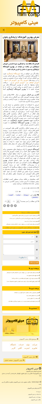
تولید (28, 345)
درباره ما (38, 391)
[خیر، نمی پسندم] (8, 201)
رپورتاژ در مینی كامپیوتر (35, 397)
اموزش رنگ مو (23, 80)
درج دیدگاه (33, 262)
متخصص (35, 197)
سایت (18, 195)
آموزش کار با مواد (10, 80)
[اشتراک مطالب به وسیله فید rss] (4, 205)
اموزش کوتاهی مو (33, 82)
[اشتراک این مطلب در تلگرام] (11, 205)
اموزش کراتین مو (18, 82)
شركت (34, 345)
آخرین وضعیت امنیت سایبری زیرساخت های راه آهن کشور (25, 215)
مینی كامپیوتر (24, 22)
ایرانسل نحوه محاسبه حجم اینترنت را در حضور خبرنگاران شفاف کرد (23, 301)
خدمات (21, 345)
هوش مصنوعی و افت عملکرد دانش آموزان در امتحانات (26, 292)
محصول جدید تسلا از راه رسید (32, 221)
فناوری (34, 348)
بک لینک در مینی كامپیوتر (34, 394)
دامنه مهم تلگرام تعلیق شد (33, 275)
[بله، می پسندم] (18, 201)
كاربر (13, 348)
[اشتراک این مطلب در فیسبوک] (15, 205)
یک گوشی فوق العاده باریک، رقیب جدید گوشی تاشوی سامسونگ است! (23, 281)
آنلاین (20, 348)
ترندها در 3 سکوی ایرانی (33, 298)
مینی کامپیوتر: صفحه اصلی (13, 360)
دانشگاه (13, 345)
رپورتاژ (26, 195)
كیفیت (11, 195)
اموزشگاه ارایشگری (13, 73)
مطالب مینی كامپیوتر (36, 400)
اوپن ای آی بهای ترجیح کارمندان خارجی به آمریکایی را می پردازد (24, 218)
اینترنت (26, 348)
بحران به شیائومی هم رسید (32, 295)
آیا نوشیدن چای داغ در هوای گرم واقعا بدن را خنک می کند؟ (25, 278)
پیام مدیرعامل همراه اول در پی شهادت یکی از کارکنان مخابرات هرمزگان (22, 224)
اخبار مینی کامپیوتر (29, 357)
